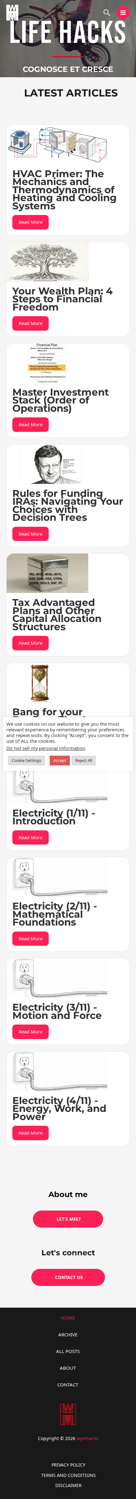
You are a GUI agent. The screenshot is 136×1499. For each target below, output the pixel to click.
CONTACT (67, 1384)
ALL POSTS (68, 1351)
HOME (68, 1318)
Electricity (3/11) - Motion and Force (57, 1011)
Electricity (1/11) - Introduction (53, 817)
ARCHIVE (67, 1334)
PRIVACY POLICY (68, 1465)
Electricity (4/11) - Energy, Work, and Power (59, 1109)
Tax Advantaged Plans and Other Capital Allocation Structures (57, 614)
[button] (107, 12)
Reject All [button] (83, 760)
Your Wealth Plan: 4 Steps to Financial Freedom (62, 299)
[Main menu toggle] (123, 13)
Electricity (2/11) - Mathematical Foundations (54, 914)
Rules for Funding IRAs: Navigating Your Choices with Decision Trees (67, 505)
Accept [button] (59, 760)
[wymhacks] (12, 12)
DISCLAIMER (68, 1485)
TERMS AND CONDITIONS (68, 1475)
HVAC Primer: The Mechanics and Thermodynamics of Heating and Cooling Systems (64, 190)
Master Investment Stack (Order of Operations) (60, 400)
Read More (30, 222)
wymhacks (87, 1438)
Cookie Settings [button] (26, 760)
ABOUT (68, 1368)
